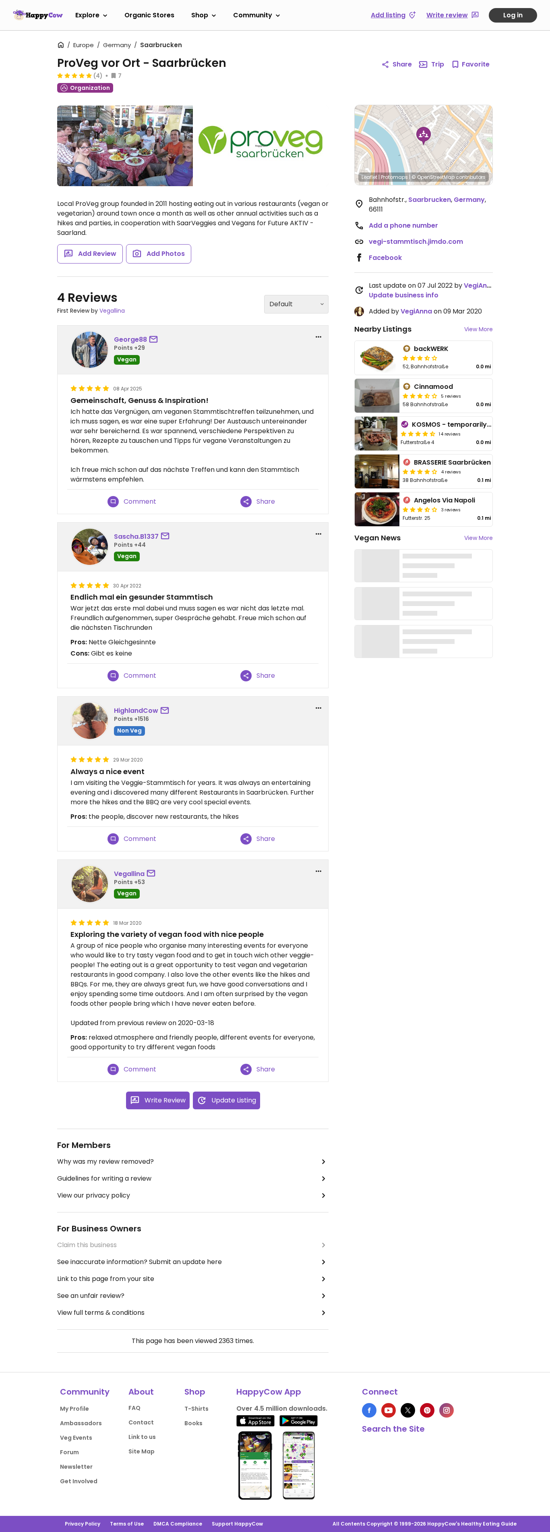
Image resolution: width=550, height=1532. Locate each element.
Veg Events (76, 1438)
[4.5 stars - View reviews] (418, 433)
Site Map (141, 1451)
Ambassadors (81, 1423)
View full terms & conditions (101, 1312)
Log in (513, 15)
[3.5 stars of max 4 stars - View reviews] (420, 509)
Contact (141, 1422)
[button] (423, 136)
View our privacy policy (93, 1195)
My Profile (74, 1409)
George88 (130, 339)
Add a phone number (403, 225)
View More (478, 329)
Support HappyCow (237, 1523)
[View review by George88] (89, 349)
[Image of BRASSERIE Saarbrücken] (377, 471)
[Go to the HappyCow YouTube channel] (388, 1410)
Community (252, 15)
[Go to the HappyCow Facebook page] (369, 1410)
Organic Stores (149, 15)
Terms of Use (127, 1523)
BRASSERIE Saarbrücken (452, 462)
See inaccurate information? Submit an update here (139, 1261)
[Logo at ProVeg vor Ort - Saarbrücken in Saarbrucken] (261, 146)
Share (402, 64)
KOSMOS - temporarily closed (461, 424)
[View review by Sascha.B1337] (89, 546)
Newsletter (76, 1467)
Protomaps (394, 177)
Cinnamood (433, 386)
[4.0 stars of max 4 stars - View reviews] (420, 471)
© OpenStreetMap (433, 177)
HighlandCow (136, 710)
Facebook (385, 257)
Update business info (403, 295)
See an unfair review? (90, 1295)
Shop (199, 15)
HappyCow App (268, 1391)
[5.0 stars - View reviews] (74, 75)
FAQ (134, 1408)
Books (193, 1423)
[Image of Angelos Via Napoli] (377, 509)
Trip (437, 64)
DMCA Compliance (177, 1523)
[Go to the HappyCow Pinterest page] (427, 1410)
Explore (87, 15)
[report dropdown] (318, 337)
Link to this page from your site (105, 1278)
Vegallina (112, 311)
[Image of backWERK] (377, 358)
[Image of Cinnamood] (377, 396)
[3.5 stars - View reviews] (420, 357)
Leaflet (369, 177)
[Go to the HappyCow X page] (408, 1410)
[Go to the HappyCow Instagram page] (446, 1410)
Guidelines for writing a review (104, 1178)
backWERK (431, 348)
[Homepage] (38, 15)
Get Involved (78, 1481)
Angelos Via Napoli (444, 500)
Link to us (142, 1437)
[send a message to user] (155, 340)
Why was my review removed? (105, 1161)
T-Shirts (196, 1409)
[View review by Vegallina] (89, 884)
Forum (69, 1452)
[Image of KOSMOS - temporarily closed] (376, 433)
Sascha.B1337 (136, 536)
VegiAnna (479, 285)
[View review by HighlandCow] (89, 721)
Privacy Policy (82, 1523)
